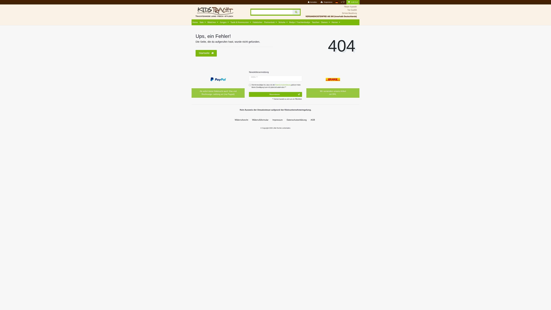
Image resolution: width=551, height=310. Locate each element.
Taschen (315, 22)
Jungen (223, 22)
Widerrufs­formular (260, 120)
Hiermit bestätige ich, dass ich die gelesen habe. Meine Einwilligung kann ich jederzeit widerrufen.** (276, 86)
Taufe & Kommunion (239, 22)
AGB (313, 120)
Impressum (277, 120)
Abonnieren (274, 94)
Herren (335, 22)
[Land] (336, 2)
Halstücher (257, 22)
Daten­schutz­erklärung (297, 120)
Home (195, 22)
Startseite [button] (204, 53)
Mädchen (211, 22)
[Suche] (296, 12)
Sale (202, 22)
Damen (324, 22)
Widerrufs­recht (241, 120)
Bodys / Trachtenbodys (299, 22)
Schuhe (282, 22)
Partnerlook (269, 22)
